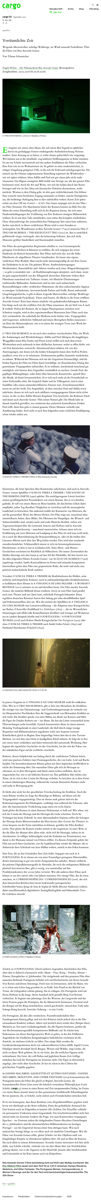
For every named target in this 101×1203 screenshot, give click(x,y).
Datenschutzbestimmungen (48, 1196)
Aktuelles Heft (55, 11)
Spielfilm (11, 1183)
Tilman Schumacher (18, 56)
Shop (81, 9)
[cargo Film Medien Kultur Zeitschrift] (11, 8)
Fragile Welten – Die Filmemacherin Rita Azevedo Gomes (30, 68)
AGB (69, 1196)
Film (4, 1183)
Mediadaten (24, 1196)
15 (16, 1088)
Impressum (7, 1196)
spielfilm (6, 30)
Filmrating (94, 9)
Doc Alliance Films (11, 1166)
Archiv (71, 9)
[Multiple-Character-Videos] (6, 23)
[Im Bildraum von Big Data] (3, 23)
